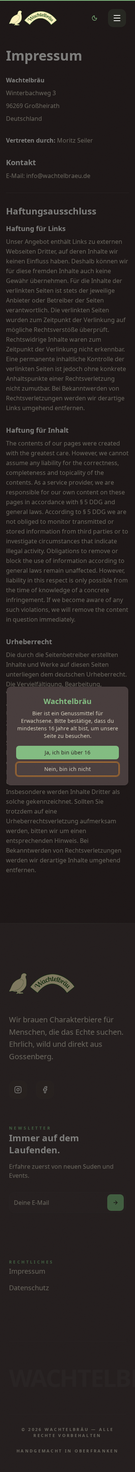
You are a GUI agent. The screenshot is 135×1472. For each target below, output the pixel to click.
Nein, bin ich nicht (67, 768)
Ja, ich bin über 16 (67, 752)
